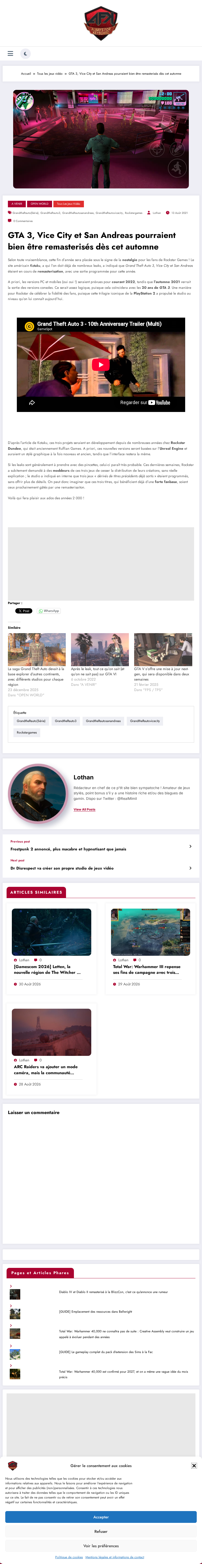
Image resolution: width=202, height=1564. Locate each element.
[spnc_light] (25, 53)
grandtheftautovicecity (109, 213)
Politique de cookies (69, 1557)
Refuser (101, 1531)
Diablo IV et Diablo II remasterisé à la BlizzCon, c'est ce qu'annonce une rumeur (113, 1292)
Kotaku (35, 265)
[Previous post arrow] (190, 846)
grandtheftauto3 (50, 213)
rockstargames (133, 213)
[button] (194, 1465)
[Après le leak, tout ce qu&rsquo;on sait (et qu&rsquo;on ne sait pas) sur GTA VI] (100, 649)
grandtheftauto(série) (25, 213)
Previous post (20, 841)
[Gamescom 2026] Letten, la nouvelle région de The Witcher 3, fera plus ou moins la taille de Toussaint (47, 970)
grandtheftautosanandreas (78, 213)
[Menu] (10, 53)
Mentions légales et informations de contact (114, 1557)
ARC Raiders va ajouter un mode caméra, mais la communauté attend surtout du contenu (46, 1070)
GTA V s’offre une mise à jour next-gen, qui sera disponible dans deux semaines (161, 674)
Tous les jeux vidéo (68, 204)
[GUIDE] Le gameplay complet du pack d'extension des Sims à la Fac (106, 1352)
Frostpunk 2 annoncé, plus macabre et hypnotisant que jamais (68, 849)
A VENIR (17, 204)
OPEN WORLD (39, 204)
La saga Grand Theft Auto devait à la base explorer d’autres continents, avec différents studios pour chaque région (36, 676)
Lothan (157, 213)
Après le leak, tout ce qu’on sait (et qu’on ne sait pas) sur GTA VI (97, 671)
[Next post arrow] (190, 868)
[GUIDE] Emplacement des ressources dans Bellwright (95, 1311)
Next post (17, 860)
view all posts (84, 809)
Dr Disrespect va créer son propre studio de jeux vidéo (62, 868)
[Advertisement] (101, 564)
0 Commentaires (23, 221)
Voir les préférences (101, 1546)
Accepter (101, 1517)
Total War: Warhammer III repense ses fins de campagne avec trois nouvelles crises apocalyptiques (146, 970)
